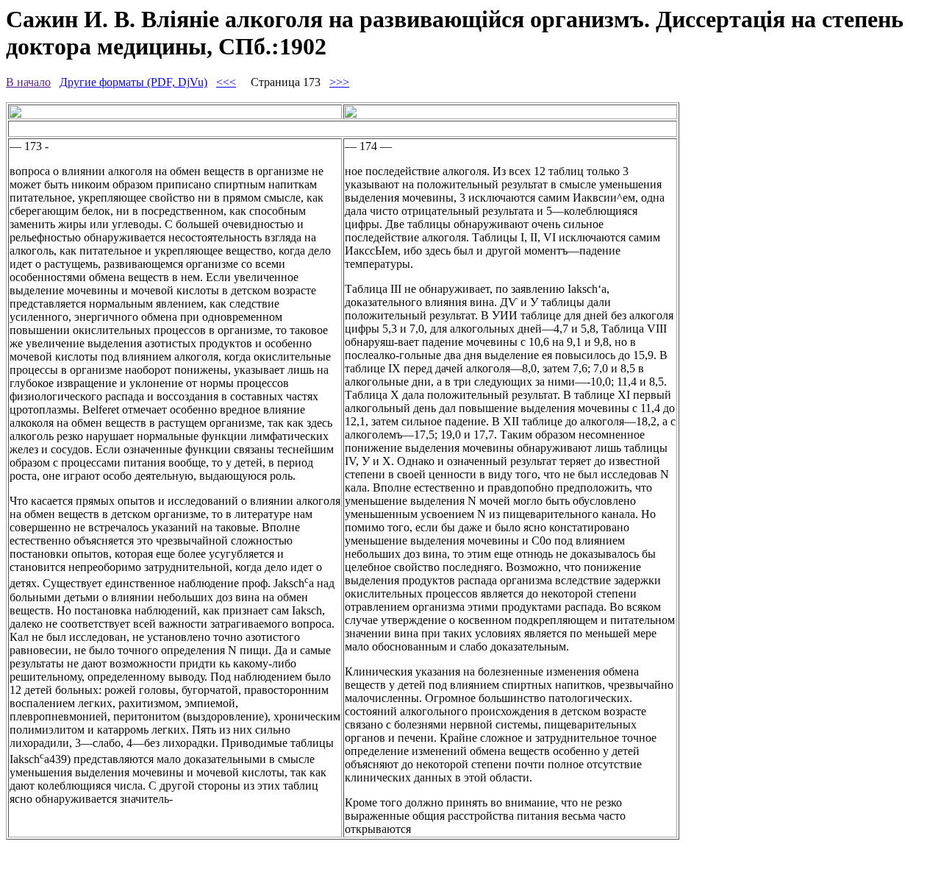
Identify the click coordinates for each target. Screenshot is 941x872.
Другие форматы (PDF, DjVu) (133, 82)
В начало (28, 82)
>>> (339, 82)
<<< (226, 82)
